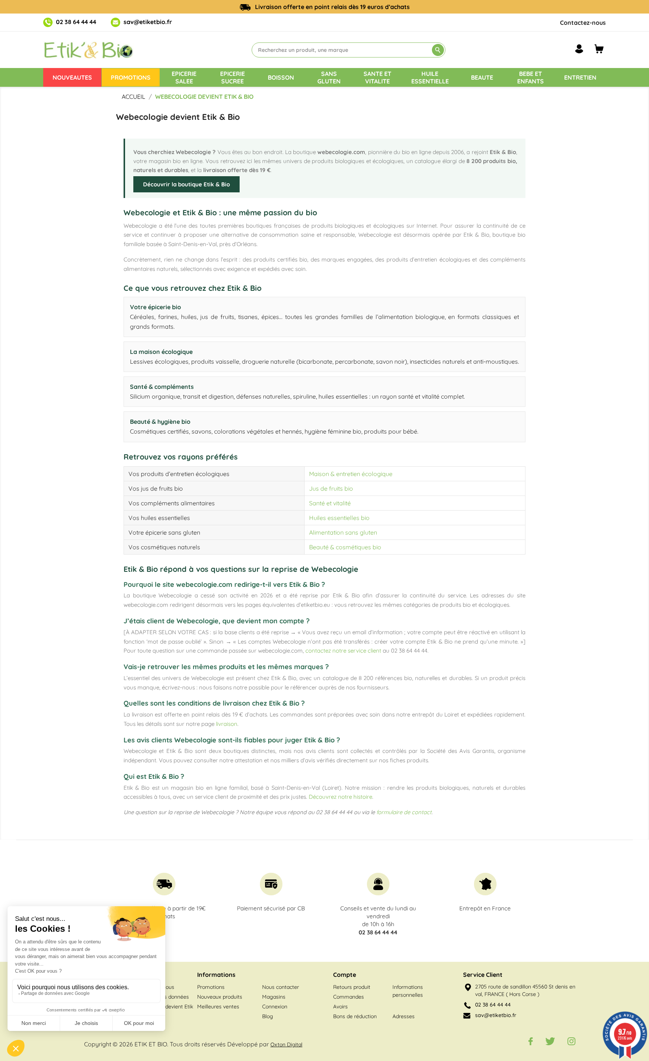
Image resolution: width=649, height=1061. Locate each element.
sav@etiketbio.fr (148, 22)
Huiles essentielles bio (339, 517)
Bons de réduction (355, 1016)
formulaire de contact (404, 812)
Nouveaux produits (219, 996)
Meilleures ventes (218, 1006)
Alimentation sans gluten (343, 532)
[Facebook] (530, 1041)
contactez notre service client (343, 650)
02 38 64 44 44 (76, 22)
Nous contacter (280, 987)
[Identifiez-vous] (579, 48)
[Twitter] (550, 1041)
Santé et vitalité (330, 503)
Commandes (348, 996)
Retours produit (351, 987)
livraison (226, 723)
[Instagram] (571, 1041)
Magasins (273, 996)
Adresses (403, 1016)
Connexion (274, 1006)
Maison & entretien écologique (350, 474)
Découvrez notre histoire (340, 796)
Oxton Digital (286, 1044)
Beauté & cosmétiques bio (345, 547)
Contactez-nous (583, 22)
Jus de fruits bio (331, 488)
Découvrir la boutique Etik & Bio (186, 184)
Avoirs (340, 1006)
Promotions (211, 987)
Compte (344, 974)
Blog (267, 1016)
